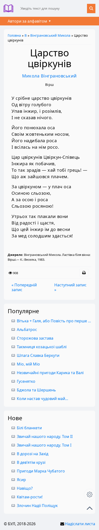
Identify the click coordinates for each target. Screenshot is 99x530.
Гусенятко (26, 381)
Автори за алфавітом (27, 21)
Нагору (89, 508)
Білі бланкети (29, 427)
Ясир (21, 479)
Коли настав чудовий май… (42, 398)
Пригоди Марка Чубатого (41, 471)
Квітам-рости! (30, 497)
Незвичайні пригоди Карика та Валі (50, 372)
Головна (14, 35)
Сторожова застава (35, 338)
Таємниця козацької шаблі (42, 346)
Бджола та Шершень (36, 390)
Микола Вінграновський (49, 76)
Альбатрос (27, 329)
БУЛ (10, 8)
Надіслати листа (80, 523)
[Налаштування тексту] (89, 494)
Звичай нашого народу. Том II (45, 436)
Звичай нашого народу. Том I (44, 445)
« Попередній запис (24, 287)
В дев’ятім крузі (31, 462)
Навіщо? (25, 488)
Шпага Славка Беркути (38, 355)
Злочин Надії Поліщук (37, 505)
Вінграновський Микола (50, 35)
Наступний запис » (70, 287)
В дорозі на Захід (32, 453)
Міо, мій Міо (28, 364)
